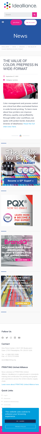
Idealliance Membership (11, 401)
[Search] (34, 14)
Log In (5, 395)
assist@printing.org (9, 360)
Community (7, 404)
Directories (7, 398)
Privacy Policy (20, 426)
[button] (3, 22)
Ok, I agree (20, 421)
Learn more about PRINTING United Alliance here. (20, 384)
